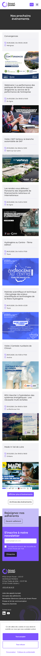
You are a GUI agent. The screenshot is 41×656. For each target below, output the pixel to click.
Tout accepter (21, 637)
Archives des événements (20, 502)
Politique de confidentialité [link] (26, 652)
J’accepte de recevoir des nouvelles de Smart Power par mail (22, 548)
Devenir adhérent (13, 521)
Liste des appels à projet (11, 593)
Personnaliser (11, 652)
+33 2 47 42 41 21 (8, 587)
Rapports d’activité (9, 604)
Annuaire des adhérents (11, 596)
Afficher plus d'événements (20, 494)
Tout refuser (20, 644)
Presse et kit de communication (14, 601)
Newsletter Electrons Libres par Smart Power (19, 598)
